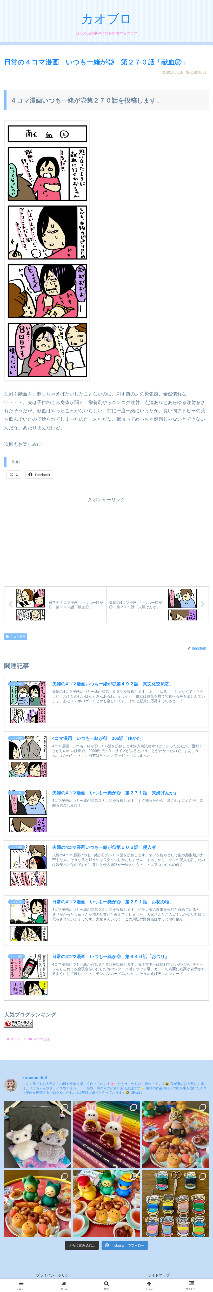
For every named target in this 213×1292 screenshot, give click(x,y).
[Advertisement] (106, 540)
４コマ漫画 (17, 636)
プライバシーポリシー (54, 1275)
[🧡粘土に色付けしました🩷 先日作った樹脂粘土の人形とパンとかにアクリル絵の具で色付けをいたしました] (106, 1203)
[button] (196, 908)
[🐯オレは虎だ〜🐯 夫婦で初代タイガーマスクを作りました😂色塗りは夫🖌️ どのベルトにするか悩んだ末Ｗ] (175, 1134)
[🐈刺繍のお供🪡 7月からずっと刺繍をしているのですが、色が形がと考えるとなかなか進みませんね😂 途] (175, 1203)
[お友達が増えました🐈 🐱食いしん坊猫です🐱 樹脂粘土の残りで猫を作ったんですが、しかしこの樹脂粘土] (37, 1203)
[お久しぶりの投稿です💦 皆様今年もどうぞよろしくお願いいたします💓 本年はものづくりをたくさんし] (37, 1134)
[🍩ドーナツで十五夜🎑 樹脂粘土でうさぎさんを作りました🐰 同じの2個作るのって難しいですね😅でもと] (106, 1134)
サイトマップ (159, 1275)
